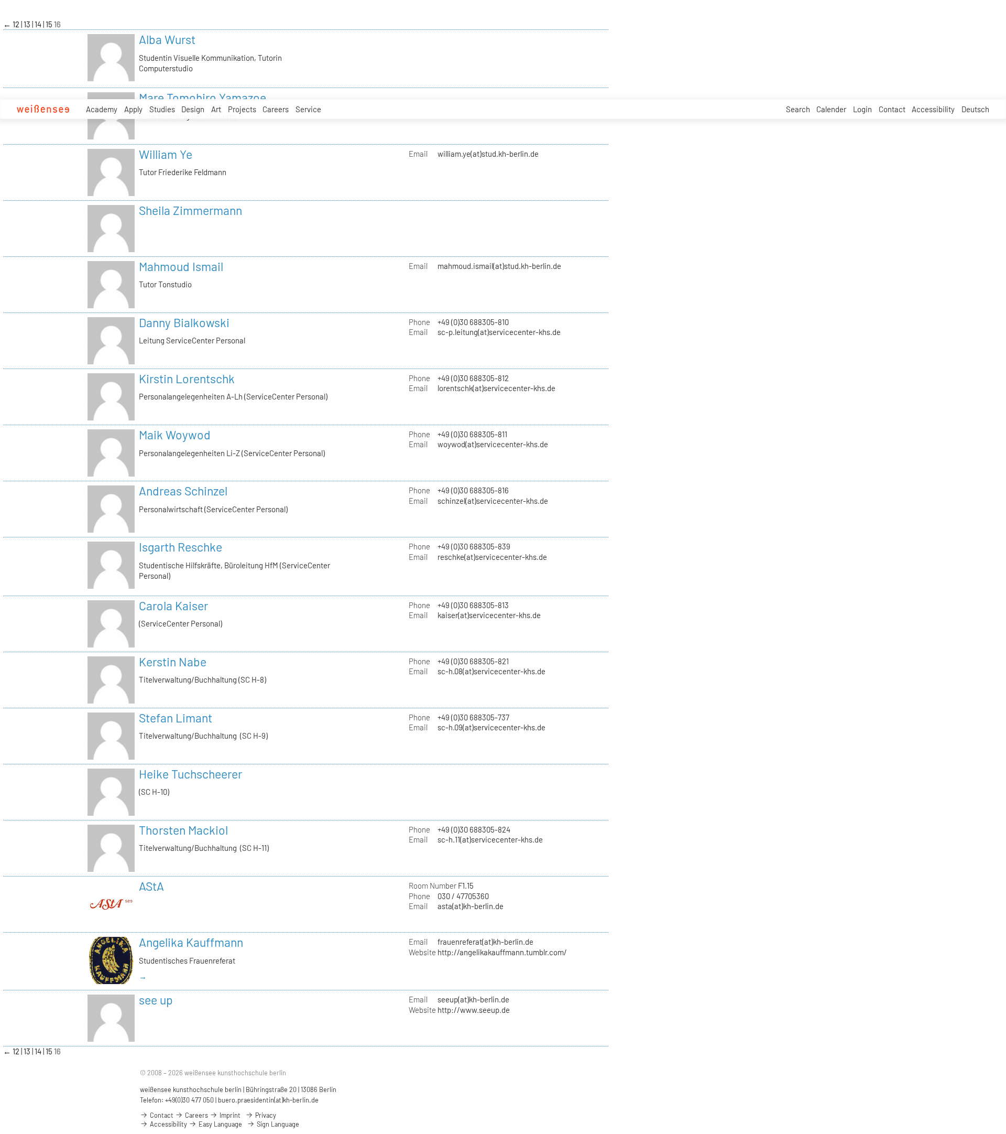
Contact (892, 109)
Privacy (265, 1115)
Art (216, 109)
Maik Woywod (175, 434)
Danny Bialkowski (184, 322)
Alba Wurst (167, 39)
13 (28, 24)
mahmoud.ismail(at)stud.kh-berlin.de (499, 266)
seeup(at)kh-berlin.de (473, 999)
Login (862, 109)
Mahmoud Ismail (181, 266)
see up (156, 999)
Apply (133, 109)
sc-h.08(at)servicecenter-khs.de (491, 671)
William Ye (165, 154)
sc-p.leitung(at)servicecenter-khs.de (499, 332)
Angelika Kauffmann (191, 942)
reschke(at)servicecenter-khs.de (492, 556)
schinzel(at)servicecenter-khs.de (493, 500)
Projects (242, 109)
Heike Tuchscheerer (190, 773)
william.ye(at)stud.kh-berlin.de (488, 153)
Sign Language (277, 1124)
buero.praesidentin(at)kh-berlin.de (268, 1100)
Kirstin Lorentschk (187, 378)
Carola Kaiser (173, 605)
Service (308, 109)
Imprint (229, 1115)
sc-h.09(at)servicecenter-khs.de (491, 727)
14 (39, 24)
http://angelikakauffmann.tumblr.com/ (502, 952)
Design (192, 109)
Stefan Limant (175, 717)
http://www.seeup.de (474, 1009)
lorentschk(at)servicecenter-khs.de (496, 388)
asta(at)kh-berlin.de (471, 906)
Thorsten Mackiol (183, 830)
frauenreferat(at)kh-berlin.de (485, 941)
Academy (101, 109)
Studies (162, 109)
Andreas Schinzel (183, 490)
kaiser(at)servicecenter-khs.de (489, 615)
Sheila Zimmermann (190, 210)
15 (50, 24)
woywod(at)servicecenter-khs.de (493, 444)
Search (798, 109)
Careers (276, 109)
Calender (831, 109)
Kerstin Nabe (172, 661)
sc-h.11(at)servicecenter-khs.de (490, 839)
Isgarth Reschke (180, 546)
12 (17, 24)
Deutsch (975, 109)
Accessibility (933, 109)
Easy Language (219, 1124)
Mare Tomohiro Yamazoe (202, 97)
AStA (151, 886)
